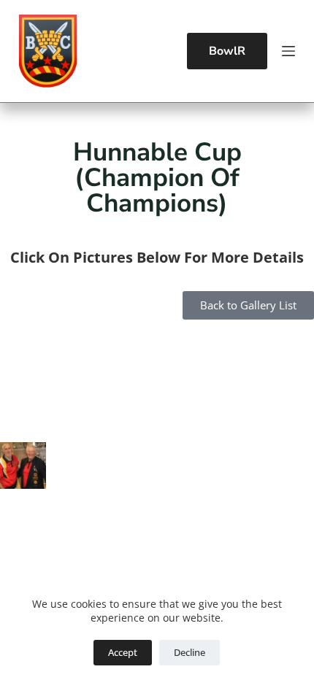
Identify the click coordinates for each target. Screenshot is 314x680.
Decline (189, 652)
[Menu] (288, 51)
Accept (122, 652)
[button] (23, 357)
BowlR (227, 51)
